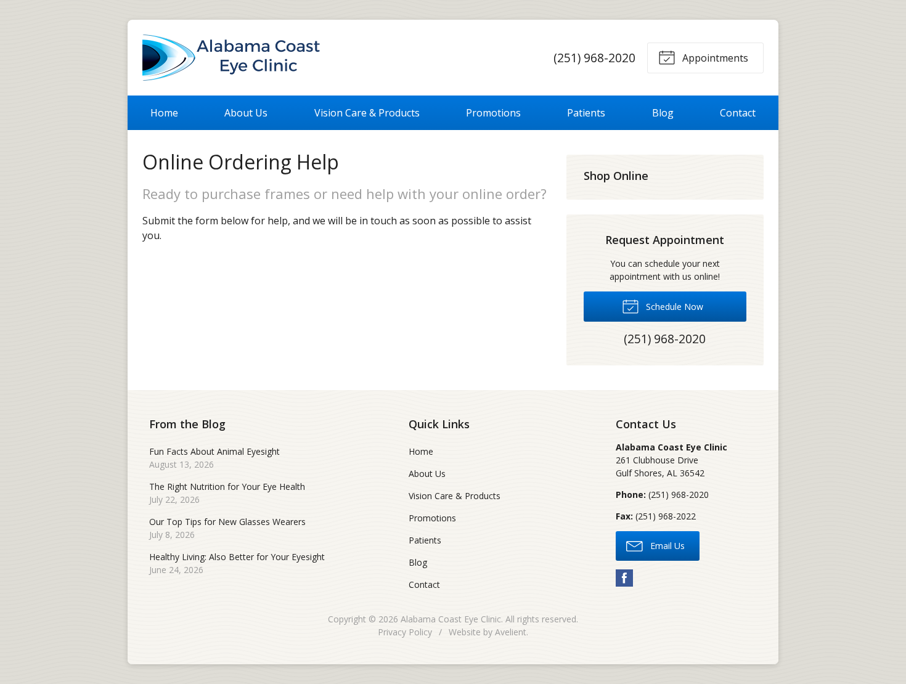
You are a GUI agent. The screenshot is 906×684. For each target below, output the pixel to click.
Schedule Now (673, 306)
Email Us (666, 546)
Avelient (510, 632)
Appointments (714, 58)
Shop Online (616, 175)
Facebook (624, 578)
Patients (586, 113)
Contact (738, 113)
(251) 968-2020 (594, 57)
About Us (245, 113)
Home (164, 113)
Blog (663, 113)
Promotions (493, 113)
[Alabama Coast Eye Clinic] (231, 58)
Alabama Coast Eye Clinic (451, 619)
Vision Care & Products (367, 113)
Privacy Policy (405, 632)
